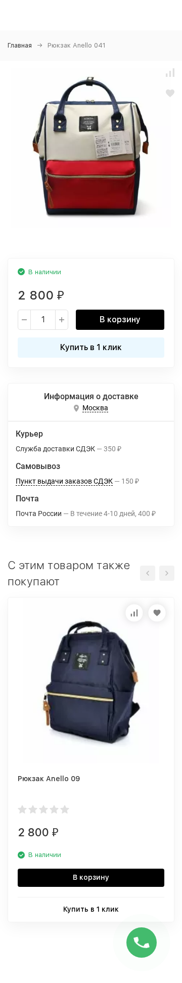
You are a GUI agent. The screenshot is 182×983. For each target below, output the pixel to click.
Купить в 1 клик (91, 347)
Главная (20, 45)
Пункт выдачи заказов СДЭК (64, 481)
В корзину (120, 319)
